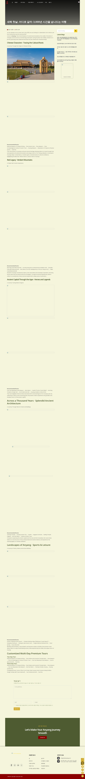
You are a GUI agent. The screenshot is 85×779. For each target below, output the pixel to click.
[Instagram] (15, 765)
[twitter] (21, 765)
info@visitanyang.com (66, 758)
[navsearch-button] (73, 2)
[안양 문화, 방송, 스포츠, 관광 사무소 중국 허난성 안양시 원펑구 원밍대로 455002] (58, 761)
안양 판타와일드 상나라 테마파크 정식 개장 (66, 43)
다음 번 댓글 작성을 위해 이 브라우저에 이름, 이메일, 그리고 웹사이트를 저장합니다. (34, 705)
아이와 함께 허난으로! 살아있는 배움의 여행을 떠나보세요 (66, 60)
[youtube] (18, 765)
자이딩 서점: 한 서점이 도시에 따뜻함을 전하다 (67, 47)
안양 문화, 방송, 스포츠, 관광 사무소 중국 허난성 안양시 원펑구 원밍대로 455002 (69, 761)
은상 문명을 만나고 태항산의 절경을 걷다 (66, 56)
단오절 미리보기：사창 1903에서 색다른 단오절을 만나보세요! (67, 52)
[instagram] (82, 770)
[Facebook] (11, 765)
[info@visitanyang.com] (58, 758)
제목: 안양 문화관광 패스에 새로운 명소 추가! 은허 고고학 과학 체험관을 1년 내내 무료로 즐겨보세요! (67, 39)
